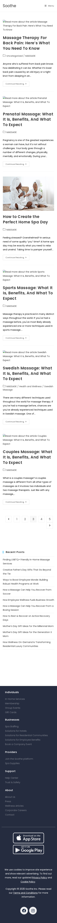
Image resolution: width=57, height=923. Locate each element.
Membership (12, 703)
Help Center (11, 777)
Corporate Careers (16, 810)
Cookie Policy (28, 881)
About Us (10, 797)
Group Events (12, 707)
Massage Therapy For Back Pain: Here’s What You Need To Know (26, 43)
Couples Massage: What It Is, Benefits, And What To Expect (27, 457)
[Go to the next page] (50, 525)
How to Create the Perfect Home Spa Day (25, 219)
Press (8, 801)
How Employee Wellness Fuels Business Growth (28, 600)
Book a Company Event (18, 744)
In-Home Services (15, 699)
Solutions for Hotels (16, 730)
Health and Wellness (30, 386)
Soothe (9, 5)
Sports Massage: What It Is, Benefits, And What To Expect (28, 293)
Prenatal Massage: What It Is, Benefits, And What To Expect (28, 119)
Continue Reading (17, 83)
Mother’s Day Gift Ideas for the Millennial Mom (28, 626)
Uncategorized (14, 55)
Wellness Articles (14, 805)
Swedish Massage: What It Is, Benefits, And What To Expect (27, 373)
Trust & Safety (12, 782)
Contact (9, 814)
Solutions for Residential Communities (26, 735)
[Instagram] (33, 910)
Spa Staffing (12, 726)
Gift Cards (10, 712)
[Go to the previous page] (8, 519)
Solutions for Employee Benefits (22, 739)
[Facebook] (24, 910)
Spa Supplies (12, 763)
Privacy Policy (39, 877)
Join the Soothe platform (19, 758)
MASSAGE (30, 55)
